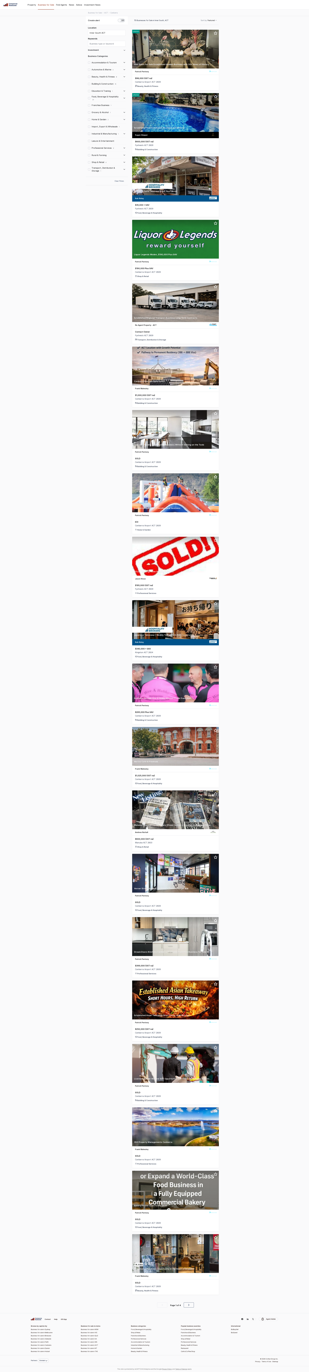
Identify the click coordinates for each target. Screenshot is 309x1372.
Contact (48, 1319)
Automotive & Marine (102, 69)
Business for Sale (46, 5)
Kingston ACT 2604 (144, 652)
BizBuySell (234, 1329)
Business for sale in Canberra (41, 1345)
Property (32, 5)
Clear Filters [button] (119, 181)
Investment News (92, 5)
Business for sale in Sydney (40, 1329)
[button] (107, 20)
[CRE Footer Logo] (36, 1319)
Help (55, 1319)
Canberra (114, 13)
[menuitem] (44, 1313)
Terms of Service (181, 1369)
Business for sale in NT (89, 1348)
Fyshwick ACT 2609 (144, 145)
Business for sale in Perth (40, 1342)
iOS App (64, 1319)
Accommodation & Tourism (140, 1342)
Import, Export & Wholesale (105, 126)
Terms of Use (266, 1361)
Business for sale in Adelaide (41, 1339)
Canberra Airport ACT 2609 (148, 82)
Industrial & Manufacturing (105, 134)
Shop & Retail (99, 162)
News (71, 5)
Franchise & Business (138, 1336)
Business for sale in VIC (89, 1332)
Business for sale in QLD (89, 1336)
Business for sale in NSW (89, 1329)
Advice (79, 5)
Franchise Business (101, 105)
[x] (253, 1319)
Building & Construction (104, 84)
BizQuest (234, 1332)
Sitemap (275, 1361)
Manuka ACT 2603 (143, 842)
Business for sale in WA (89, 1342)
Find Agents (61, 5)
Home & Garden (100, 119)
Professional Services (103, 148)
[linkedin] (247, 1319)
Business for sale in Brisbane (41, 1336)
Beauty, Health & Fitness (104, 76)
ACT (106, 13)
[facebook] (242, 1319)
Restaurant (184, 1348)
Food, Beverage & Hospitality (105, 98)
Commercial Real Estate (10, 5)
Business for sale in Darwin (40, 1348)
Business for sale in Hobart (40, 1351)
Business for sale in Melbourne (41, 1332)
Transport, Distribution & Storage (103, 169)
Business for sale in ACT (89, 1345)
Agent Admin (271, 1319)
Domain (43, 1314)
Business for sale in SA (89, 1339)
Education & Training (102, 91)
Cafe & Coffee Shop (188, 1351)
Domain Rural (43, 1355)
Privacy (257, 1361)
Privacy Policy (167, 1369)
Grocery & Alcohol (101, 112)
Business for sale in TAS (89, 1351)
